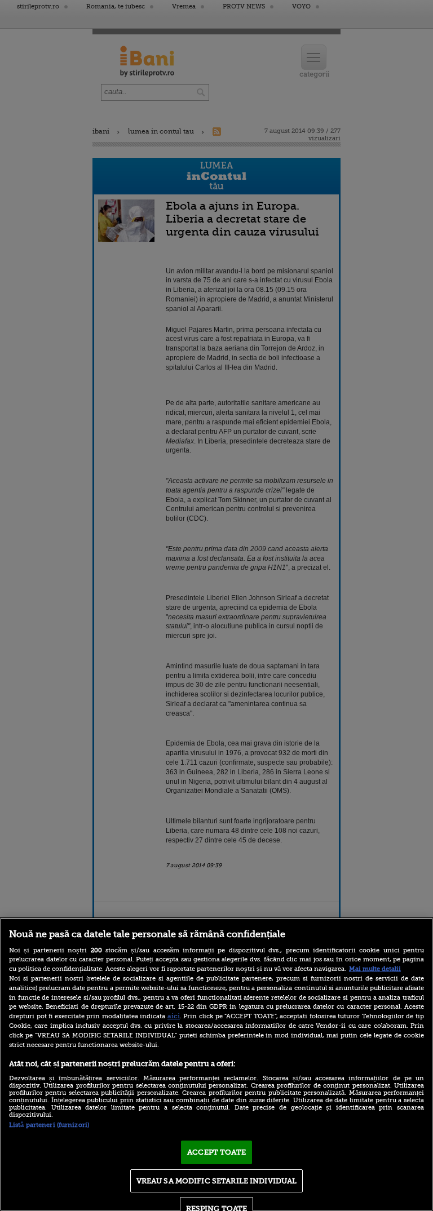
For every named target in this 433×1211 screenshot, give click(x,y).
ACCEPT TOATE (216, 1152)
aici (173, 1016)
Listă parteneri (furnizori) (49, 1125)
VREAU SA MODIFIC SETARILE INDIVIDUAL (216, 1181)
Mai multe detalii (375, 969)
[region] (216, 1064)
